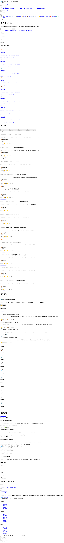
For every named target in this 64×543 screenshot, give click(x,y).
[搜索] (1, 10)
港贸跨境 (26, 8)
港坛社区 (34, 8)
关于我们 (7, 4)
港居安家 (5, 8)
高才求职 (18, 30)
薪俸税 (14, 30)
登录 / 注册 (5, 10)
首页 (1, 8)
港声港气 (39, 8)
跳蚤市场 (43, 8)
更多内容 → (3, 128)
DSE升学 (11, 30)
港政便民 (9, 8)
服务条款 (5, 533)
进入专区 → (3, 297)
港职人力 (22, 8)
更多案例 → (3, 416)
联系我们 (5, 530)
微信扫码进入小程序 (11, 487)
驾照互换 (7, 30)
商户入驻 (2, 4)
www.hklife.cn (5, 497)
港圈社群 (30, 8)
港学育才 (13, 8)
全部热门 (2, 130)
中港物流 (23, 30)
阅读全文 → (3, 144)
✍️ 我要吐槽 (3, 305)
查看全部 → (3, 48)
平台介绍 (5, 527)
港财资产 (18, 8)
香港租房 (2, 30)
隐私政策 (5, 531)
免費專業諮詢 (3, 487)
